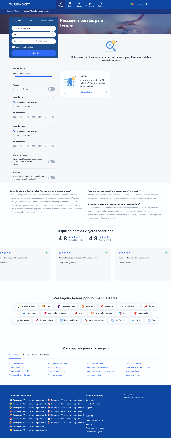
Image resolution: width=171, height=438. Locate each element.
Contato (89, 424)
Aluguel (89, 407)
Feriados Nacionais (93, 404)
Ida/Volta (17, 21)
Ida (31, 21)
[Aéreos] (20, 4)
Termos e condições (94, 432)
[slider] (13, 76)
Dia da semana (19, 113)
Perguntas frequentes (95, 420)
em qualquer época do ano (26, 102)
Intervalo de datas (23, 106)
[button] (147, 4)
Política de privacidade (95, 428)
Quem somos (91, 400)
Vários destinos (47, 21)
